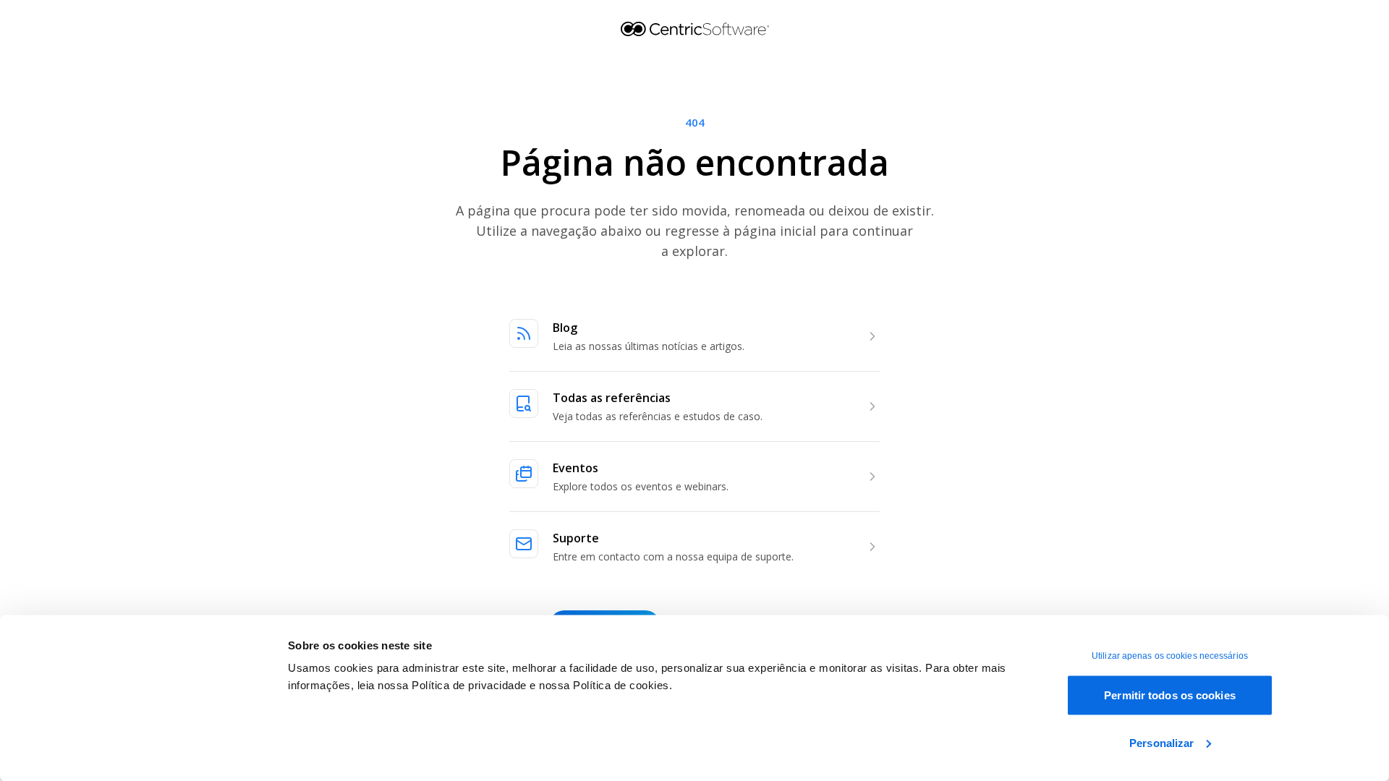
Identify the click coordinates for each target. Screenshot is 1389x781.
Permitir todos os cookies (1170, 695)
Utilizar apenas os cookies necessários (1170, 656)
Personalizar (1161, 742)
